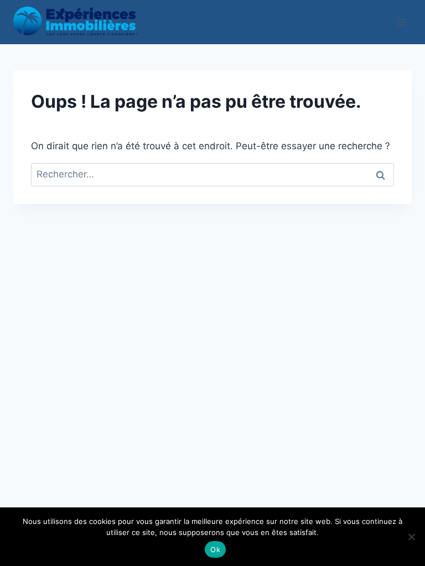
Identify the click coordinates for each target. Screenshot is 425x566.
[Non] (411, 536)
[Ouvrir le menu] (401, 21)
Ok (215, 549)
